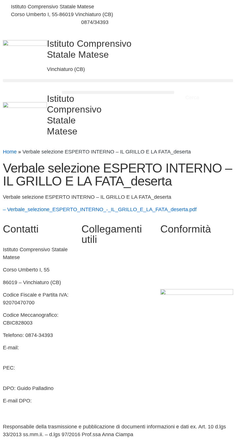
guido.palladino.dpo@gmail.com (40, 408)
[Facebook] (177, 7)
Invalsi (88, 322)
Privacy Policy (176, 249)
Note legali (172, 275)
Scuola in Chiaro (100, 297)
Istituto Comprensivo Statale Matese (89, 49)
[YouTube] (177, 20)
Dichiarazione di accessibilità (193, 262)
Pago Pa (91, 347)
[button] (118, 80)
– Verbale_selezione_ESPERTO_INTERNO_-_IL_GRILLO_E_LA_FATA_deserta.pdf (100, 209)
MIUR (88, 272)
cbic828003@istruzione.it (40, 22)
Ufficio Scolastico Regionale (113, 310)
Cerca (193, 97)
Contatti (90, 260)
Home (10, 152)
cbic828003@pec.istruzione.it (37, 375)
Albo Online (94, 285)
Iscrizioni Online (99, 335)
